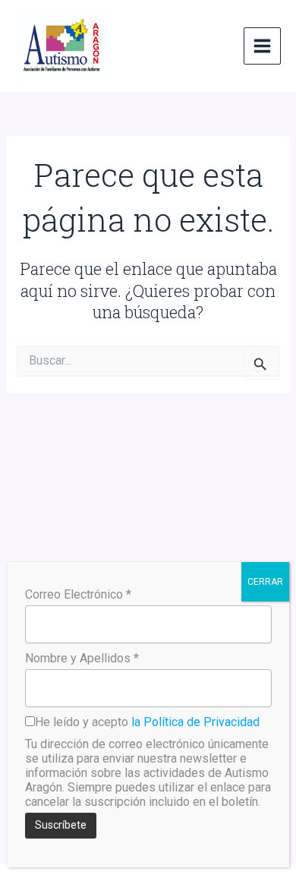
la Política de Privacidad (195, 722)
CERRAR (265, 581)
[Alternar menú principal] (262, 46)
